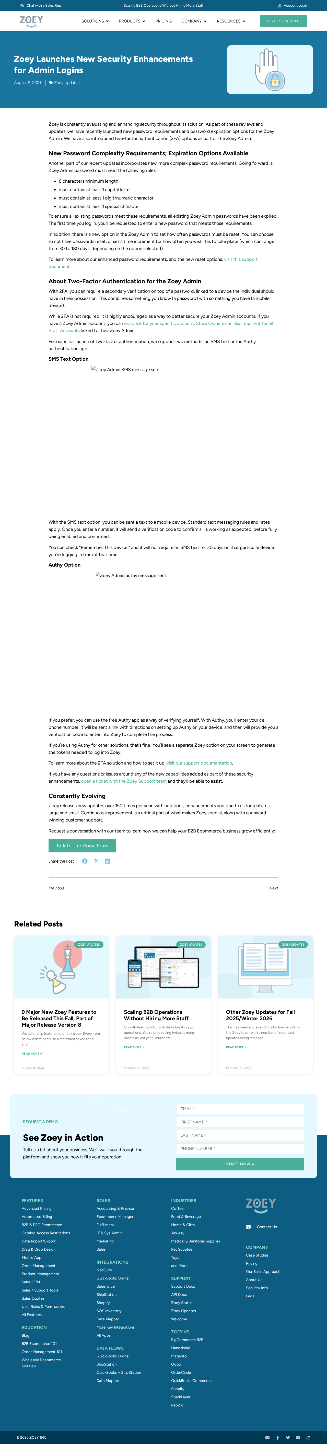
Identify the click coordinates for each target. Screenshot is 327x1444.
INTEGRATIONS (112, 1262)
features (32, 1200)
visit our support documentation (199, 763)
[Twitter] (288, 1438)
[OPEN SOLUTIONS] (107, 21)
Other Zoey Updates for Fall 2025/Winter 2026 (260, 1015)
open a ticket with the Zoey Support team (124, 781)
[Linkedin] (308, 1438)
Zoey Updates (66, 82)
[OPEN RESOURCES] (244, 21)
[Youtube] (298, 1438)
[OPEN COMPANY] (205, 21)
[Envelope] (267, 1438)
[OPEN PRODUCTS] (144, 21)
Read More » (32, 1053)
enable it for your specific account (159, 323)
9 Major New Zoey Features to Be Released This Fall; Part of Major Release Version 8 (59, 1018)
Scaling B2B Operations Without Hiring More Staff (163, 5)
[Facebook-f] (278, 1438)
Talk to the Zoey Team (82, 846)
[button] (85, 861)
